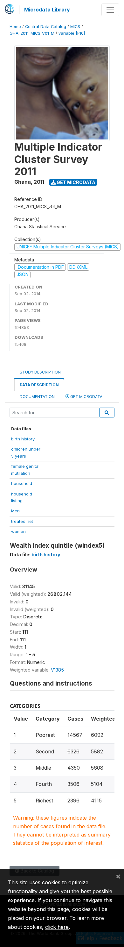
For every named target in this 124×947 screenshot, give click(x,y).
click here (57, 927)
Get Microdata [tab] (85, 396)
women (18, 531)
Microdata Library (47, 9)
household (21, 483)
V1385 (57, 670)
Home (15, 26)
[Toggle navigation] (110, 10)
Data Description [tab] (39, 384)
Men (15, 510)
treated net (22, 521)
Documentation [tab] (37, 396)
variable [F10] (72, 33)
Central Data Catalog (45, 26)
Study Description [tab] (40, 372)
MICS (75, 26)
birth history (23, 438)
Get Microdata (75, 182)
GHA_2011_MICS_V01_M (32, 33)
